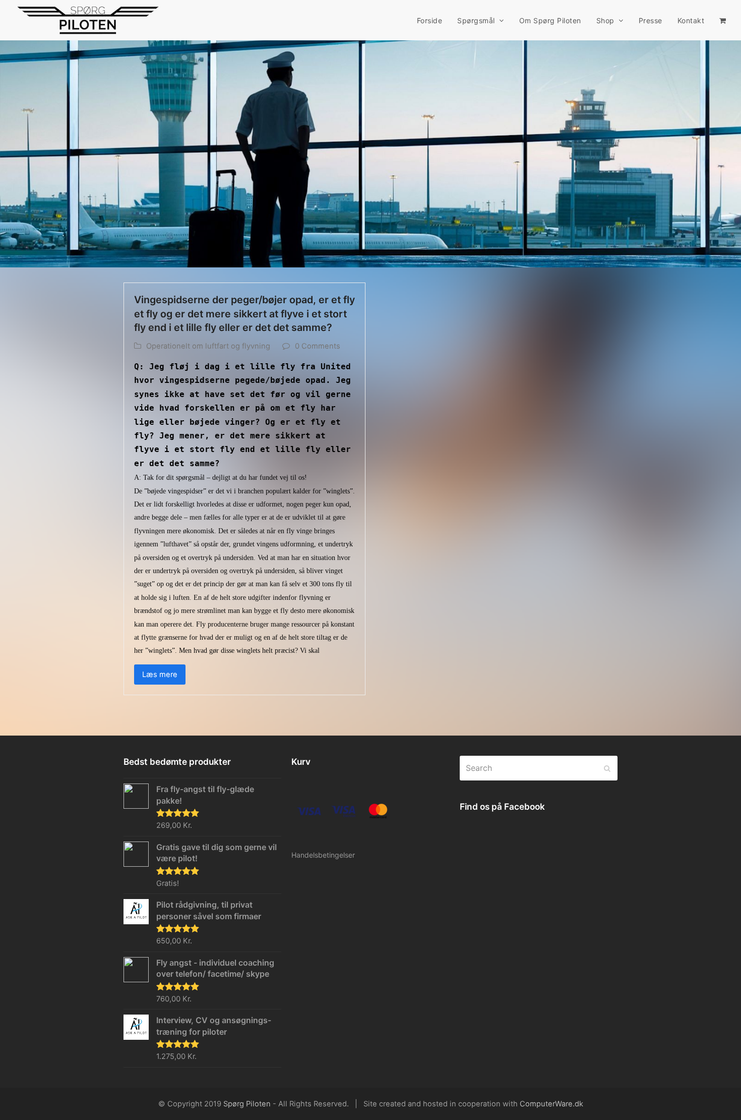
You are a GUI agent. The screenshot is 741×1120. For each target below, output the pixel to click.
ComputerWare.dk (551, 1103)
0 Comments (317, 346)
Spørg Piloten (247, 1103)
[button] (722, 20)
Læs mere (159, 674)
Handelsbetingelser (323, 855)
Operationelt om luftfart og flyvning (208, 346)
